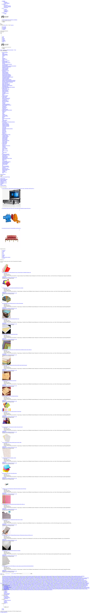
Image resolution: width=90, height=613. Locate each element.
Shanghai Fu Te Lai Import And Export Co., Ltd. (9, 277)
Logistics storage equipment (6, 76)
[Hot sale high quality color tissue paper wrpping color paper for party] (6, 426)
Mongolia (58, 583)
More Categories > (3, 174)
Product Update (6, 596)
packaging (1, 183)
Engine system (4, 97)
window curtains (4, 115)
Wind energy (4, 130)
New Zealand (47, 584)
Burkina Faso (33, 577)
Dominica (58, 579)
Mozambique (74, 583)
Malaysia (10, 583)
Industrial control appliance (6, 62)
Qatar (75, 585)
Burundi (39, 577)
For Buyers (4, 4)
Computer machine (5, 135)
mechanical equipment (5, 70)
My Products (4, 28)
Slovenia (80, 586)
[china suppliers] (4, 45)
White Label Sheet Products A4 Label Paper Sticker (10, 334)
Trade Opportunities (7, 585)
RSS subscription (6, 594)
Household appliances (5, 162)
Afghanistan (8, 576)
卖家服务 (3, 1)
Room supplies (4, 155)
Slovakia (73, 586)
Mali (22, 583)
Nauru (76, 584)
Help (3, 8)
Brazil (13, 577)
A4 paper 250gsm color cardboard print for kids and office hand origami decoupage (14, 365)
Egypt (27, 580)
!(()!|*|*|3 (3, 258)
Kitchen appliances (5, 163)
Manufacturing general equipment (7, 85)
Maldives (17, 583)
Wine (3, 172)
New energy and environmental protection (8, 121)
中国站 (5, 13)
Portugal (59, 585)
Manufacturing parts (5, 86)
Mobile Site (6, 602)
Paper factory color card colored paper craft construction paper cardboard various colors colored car (17, 349)
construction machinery (5, 78)
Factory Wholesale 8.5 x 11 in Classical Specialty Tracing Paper (11, 411)
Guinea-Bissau (70, 581)
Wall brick (3, 111)
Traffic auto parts (4, 96)
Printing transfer (4, 88)
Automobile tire (4, 99)
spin (2, 153)
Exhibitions (15, 19)
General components (5, 68)
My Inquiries (4, 27)
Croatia (57, 578)
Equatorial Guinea (62, 580)
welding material (4, 120)
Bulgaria (24, 577)
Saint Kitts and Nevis (27, 586)
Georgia (37, 581)
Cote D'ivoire (44, 579)
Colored (3, 55)
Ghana (49, 581)
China (57, 577)
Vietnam (14, 589)
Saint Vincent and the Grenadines (69, 587)
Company (5, 591)
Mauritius (39, 583)
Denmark (51, 579)
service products (4, 141)
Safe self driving (4, 107)
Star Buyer (5, 592)
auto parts (3, 103)
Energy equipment (5, 82)
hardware (3, 116)
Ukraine (32, 588)
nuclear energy (4, 133)
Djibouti (16, 580)
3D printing (4, 92)
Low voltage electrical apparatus (7, 64)
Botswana (51, 577)
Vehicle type (4, 108)
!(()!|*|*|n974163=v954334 (6, 257)
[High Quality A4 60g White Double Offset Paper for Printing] (6, 549)
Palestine (70, 585)
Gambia (31, 581)
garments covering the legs (6, 145)
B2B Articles (6, 7)
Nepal (22, 584)
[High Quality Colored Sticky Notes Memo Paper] (6, 472)
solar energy (4, 129)
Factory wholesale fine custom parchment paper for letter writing (11, 442)
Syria (46, 587)
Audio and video (4, 142)
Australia (50, 576)
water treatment (4, 122)
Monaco (87, 583)
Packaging (3, 250)
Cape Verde (29, 579)
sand (3, 119)
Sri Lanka (15, 587)
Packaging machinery (5, 71)
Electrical (3, 63)
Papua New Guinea (29, 585)
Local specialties (4, 160)
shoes (3, 149)
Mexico (46, 583)
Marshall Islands (15, 584)
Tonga (15, 588)
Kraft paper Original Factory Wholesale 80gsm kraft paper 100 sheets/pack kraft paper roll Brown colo (17, 535)
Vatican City (22, 589)
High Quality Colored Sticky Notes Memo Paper (9, 473)
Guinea (77, 581)
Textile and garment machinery (6, 79)
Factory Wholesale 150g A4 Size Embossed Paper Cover (10, 318)
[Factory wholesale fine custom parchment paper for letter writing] (6, 441)
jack (2, 252)
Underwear (4, 146)
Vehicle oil (3, 102)
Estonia (41, 580)
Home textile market (5, 168)
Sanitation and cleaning (5, 125)
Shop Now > (32, 188)
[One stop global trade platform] (45, 16)
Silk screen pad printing (5, 89)
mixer (3, 256)
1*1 (2, 253)
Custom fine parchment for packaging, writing (9, 457)
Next (15, 573)
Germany (43, 581)
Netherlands (29, 584)
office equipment (4, 139)
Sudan (21, 587)
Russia (87, 585)
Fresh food (3, 167)
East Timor (71, 580)
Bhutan (45, 577)
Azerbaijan (62, 576)
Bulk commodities (5, 52)
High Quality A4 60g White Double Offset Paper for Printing (11, 550)
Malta (26, 583)
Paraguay (36, 585)
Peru (41, 585)
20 (12, 573)
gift (2, 151)
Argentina (32, 576)
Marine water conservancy (6, 83)
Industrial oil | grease (5, 67)
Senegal (52, 586)
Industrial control (4, 61)
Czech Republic (76, 578)
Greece (54, 581)
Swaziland (80, 587)
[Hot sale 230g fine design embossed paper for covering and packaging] (6, 302)
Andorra (69, 576)
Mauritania (33, 583)
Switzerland (41, 587)
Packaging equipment (3, 182)
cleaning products (4, 157)
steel (3, 56)
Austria (56, 576)
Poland (54, 585)
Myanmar (81, 583)
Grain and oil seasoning (5, 166)
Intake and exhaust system (6, 98)
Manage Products (6, 589)
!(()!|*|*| (3, 254)
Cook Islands (17, 579)
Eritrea (52, 580)
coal (2, 57)
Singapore (67, 586)
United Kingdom (64, 588)
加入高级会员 (6, 588)
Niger (80, 584)
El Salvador (34, 580)
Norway (66, 584)
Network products (5, 138)
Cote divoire (51, 578)
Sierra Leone (60, 586)
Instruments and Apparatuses (6, 66)
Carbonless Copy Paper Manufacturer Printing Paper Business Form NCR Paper (14, 488)
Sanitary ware (4, 110)
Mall (11, 19)
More (1, 583)
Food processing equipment (6, 74)
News (13, 19)
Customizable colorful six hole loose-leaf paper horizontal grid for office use (13, 504)
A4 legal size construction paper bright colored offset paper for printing (12, 287)
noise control (4, 127)
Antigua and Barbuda (81, 576)
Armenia (39, 576)
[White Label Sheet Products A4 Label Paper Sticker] (6, 333)
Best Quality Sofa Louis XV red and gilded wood (9, 228)
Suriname (27, 587)
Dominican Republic (70, 579)
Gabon (25, 581)
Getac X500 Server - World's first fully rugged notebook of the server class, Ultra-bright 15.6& (16, 188)
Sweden (33, 587)
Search (4, 21)
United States (54, 588)
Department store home (5, 154)
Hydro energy (4, 131)
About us (5, 9)
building (3, 255)
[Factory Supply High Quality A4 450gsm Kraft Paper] (6, 395)
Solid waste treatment (5, 123)
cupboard (3, 114)
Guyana (82, 581)
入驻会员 (3, 29)
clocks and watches (5, 150)
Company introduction (7, 600)
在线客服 (5, 11)
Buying (9, 19)
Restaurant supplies (5, 156)
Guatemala (61, 581)
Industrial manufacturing (5, 60)
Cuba (61, 578)
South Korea (15, 586)
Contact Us (5, 590)
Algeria (20, 576)
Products (3, 19)
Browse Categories (7, 593)
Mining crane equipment (5, 84)
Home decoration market (6, 169)
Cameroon (17, 578)
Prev (1, 573)
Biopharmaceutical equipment (6, 75)
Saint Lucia (36, 586)
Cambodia (10, 578)
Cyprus (67, 578)
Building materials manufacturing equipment (8, 80)
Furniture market (4, 170)
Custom (3, 251)
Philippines (48, 585)
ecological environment (5, 126)
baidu (3, 609)
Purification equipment (5, 124)
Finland (80, 580)
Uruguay (72, 588)
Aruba (44, 576)
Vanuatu (86, 588)
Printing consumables (5, 91)
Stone (3, 113)
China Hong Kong (67, 577)
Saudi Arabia (45, 586)
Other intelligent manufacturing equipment (8, 87)
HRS (3, 608)
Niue (71, 584)
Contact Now (4, 276)
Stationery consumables (5, 140)
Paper (3, 94)
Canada (23, 578)
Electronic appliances (5, 100)
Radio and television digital (6, 134)
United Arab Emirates (43, 588)
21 (13, 573)
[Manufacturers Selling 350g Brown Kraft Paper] (6, 379)
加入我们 (5, 2)
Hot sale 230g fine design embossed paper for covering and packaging (12, 303)
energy (3, 53)
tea (2, 165)
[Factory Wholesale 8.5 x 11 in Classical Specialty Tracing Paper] (6, 410)
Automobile (4, 106)
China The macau (79, 577)
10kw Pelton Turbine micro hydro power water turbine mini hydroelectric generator (14, 208)
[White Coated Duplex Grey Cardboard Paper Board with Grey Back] (6, 518)
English (3, 12)
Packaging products (5, 95)
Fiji (75, 580)
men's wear (4, 144)
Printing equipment (5, 72)
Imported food (4, 159)
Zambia (44, 589)
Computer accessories (5, 136)
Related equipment (5, 69)
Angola (26, 576)
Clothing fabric (4, 152)
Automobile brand (5, 109)
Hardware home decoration (6, 118)
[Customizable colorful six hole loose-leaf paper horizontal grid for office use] (6, 503)
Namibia (86, 584)
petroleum (3, 58)
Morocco (65, 583)
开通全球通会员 (6, 3)
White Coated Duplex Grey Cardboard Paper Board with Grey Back (12, 519)
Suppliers (6, 19)
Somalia (52, 587)
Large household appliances (6, 161)
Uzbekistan (79, 588)
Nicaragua (54, 584)
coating (3, 112)
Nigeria (61, 584)
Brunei (18, 577)
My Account (4, 26)
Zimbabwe (50, 589)
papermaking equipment (5, 77)
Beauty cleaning (4, 105)
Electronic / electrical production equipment (8, 81)
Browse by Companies (7, 6)
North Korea (38, 584)
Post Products (6, 586)
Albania (15, 576)
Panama (17, 585)
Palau (64, 585)
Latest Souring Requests (7, 587)
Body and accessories (5, 101)
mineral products (4, 59)
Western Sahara (31, 589)
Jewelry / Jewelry (4, 148)
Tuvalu (20, 588)
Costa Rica (42, 578)
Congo (35, 578)
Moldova (52, 583)
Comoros (36, 579)
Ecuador (22, 580)
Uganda (26, 588)
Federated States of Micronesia (16, 581)
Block (3, 117)
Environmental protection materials (7, 128)
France (85, 580)
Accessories (4, 147)
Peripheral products (5, 137)
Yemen (38, 589)
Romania (81, 585)
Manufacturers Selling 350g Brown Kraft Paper (9, 380)
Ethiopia (46, 580)
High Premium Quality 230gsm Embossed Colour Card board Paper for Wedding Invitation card (16, 272)
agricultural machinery (5, 73)
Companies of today (7, 597)
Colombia (30, 578)
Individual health (4, 164)
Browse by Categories (7, 5)
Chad (22, 579)
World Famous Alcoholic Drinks (7, 158)
